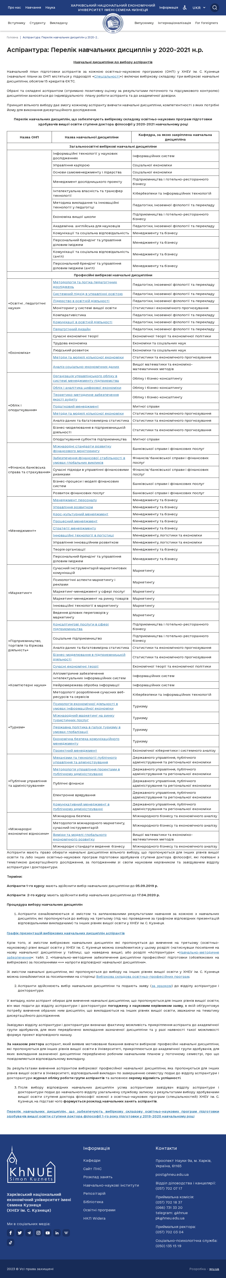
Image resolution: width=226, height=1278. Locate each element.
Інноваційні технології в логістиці (83, 535)
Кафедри (91, 1160)
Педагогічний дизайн (71, 329)
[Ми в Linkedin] (57, 1233)
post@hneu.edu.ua (172, 1174)
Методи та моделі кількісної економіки (88, 357)
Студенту (37, 23)
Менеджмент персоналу (75, 500)
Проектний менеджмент (75, 750)
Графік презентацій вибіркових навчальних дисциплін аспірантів (66, 933)
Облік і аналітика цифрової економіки (87, 388)
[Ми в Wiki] (66, 1233)
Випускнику (144, 23)
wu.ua (214, 1269)
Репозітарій (94, 1193)
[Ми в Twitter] (20, 1233)
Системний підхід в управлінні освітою (88, 294)
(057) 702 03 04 (170, 1232)
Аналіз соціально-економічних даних (86, 367)
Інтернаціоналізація (174, 23)
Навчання (33, 7)
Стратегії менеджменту (74, 528)
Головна (12, 37)
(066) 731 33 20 (169, 1207)
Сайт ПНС (92, 1169)
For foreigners (206, 23)
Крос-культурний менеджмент (80, 514)
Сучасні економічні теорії (76, 666)
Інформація (168, 7)
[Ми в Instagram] (38, 1233)
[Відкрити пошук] (214, 7)
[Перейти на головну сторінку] (113, 23)
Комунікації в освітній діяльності (82, 322)
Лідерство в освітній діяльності (81, 301)
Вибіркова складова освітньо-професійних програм (142, 976)
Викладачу (59, 23)
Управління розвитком (73, 507)
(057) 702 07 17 (169, 1188)
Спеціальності (107, 76)
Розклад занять (98, 1177)
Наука (50, 7)
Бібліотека (93, 1202)
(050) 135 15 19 (168, 1246)
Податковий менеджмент (76, 406)
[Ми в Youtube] (47, 1233)
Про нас (14, 7)
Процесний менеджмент (75, 521)
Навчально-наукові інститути (111, 1185)
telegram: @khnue (172, 1213)
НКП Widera (94, 1218)
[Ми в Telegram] (29, 1233)
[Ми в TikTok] (10, 1242)
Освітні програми (99, 1210)
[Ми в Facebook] (10, 1233)
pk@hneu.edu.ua (170, 1218)
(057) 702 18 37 (169, 1202)
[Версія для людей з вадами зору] (184, 7)
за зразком (161, 986)
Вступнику (16, 23)
